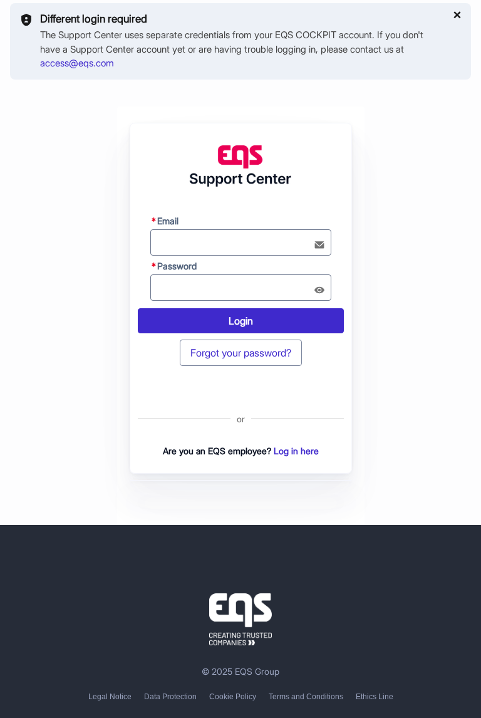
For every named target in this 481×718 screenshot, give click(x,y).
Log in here (296, 450)
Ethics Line (374, 696)
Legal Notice (110, 696)
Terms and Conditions (306, 696)
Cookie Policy (232, 696)
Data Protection (170, 696)
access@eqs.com (77, 63)
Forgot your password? (240, 353)
